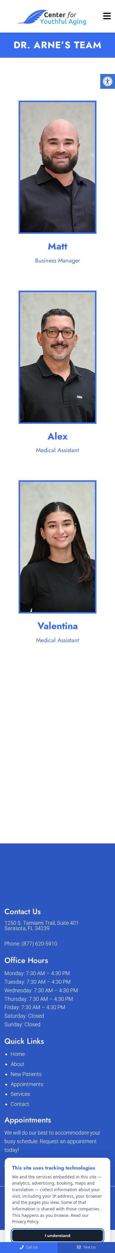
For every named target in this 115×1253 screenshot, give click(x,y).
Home (18, 1054)
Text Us (89, 1247)
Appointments (27, 1084)
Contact (20, 1104)
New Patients (26, 1074)
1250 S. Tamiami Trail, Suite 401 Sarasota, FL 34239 (41, 925)
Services (20, 1094)
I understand (57, 1235)
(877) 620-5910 (39, 943)
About (17, 1064)
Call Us (31, 1247)
